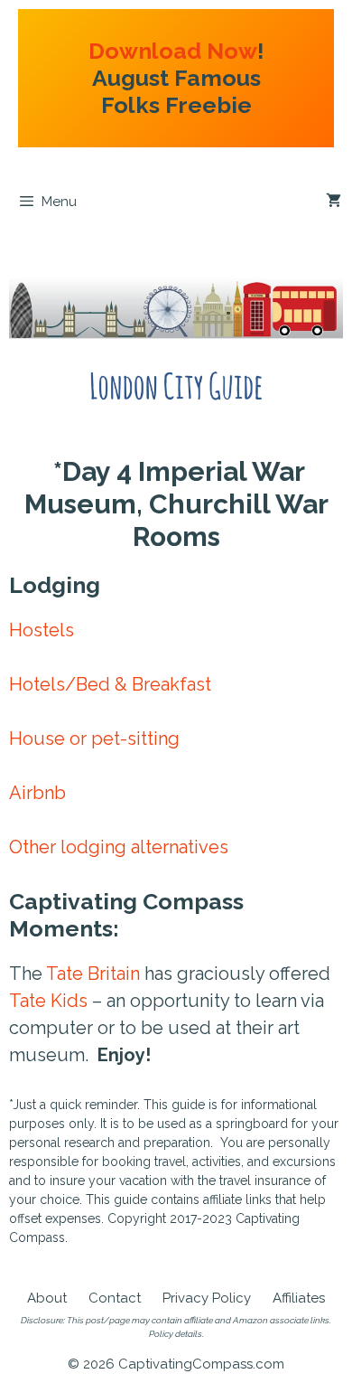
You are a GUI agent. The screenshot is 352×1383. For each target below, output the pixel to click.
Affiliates (299, 1298)
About (47, 1298)
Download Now (172, 50)
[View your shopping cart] (333, 201)
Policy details (175, 1334)
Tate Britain (93, 973)
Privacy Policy (206, 1298)
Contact (114, 1298)
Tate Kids (48, 1000)
